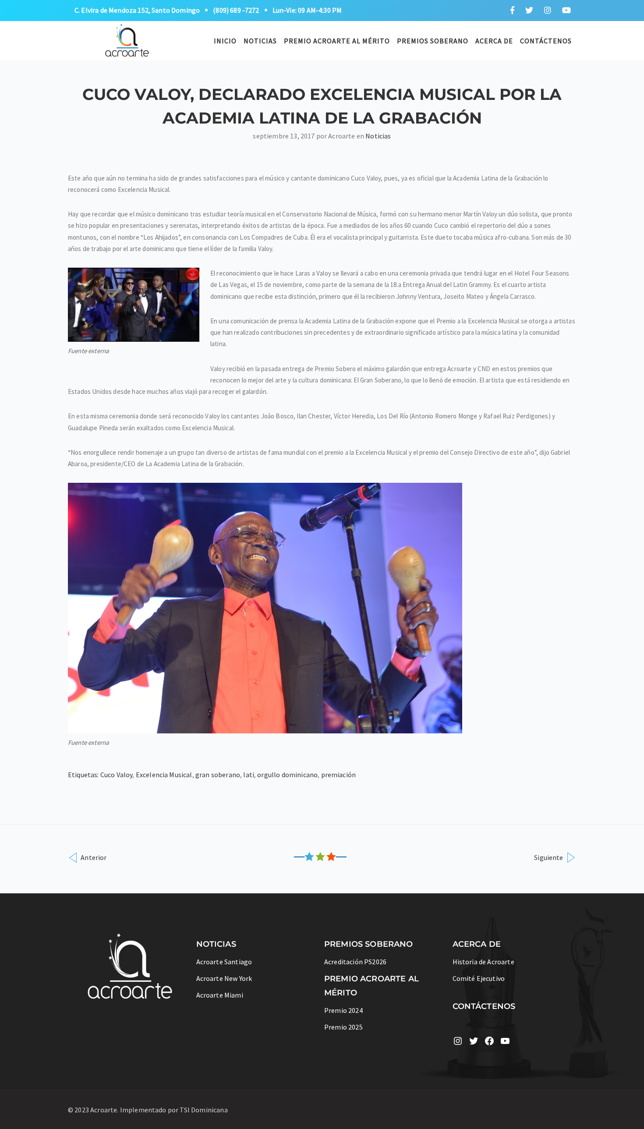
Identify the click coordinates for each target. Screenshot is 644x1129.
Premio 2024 (343, 1010)
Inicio (225, 40)
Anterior (92, 857)
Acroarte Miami (219, 995)
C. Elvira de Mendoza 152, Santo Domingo (137, 10)
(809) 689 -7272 (236, 10)
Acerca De (494, 40)
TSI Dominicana (203, 1109)
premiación (338, 774)
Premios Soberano (432, 40)
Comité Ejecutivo (479, 978)
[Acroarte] (127, 39)
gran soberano (217, 774)
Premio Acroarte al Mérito (337, 40)
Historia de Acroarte (483, 961)
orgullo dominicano (287, 774)
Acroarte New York (224, 978)
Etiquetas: (84, 774)
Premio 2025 (343, 1027)
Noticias (260, 40)
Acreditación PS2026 (355, 961)
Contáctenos (546, 40)
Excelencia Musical (164, 774)
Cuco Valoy (116, 774)
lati (248, 774)
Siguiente (549, 857)
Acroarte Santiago (224, 961)
